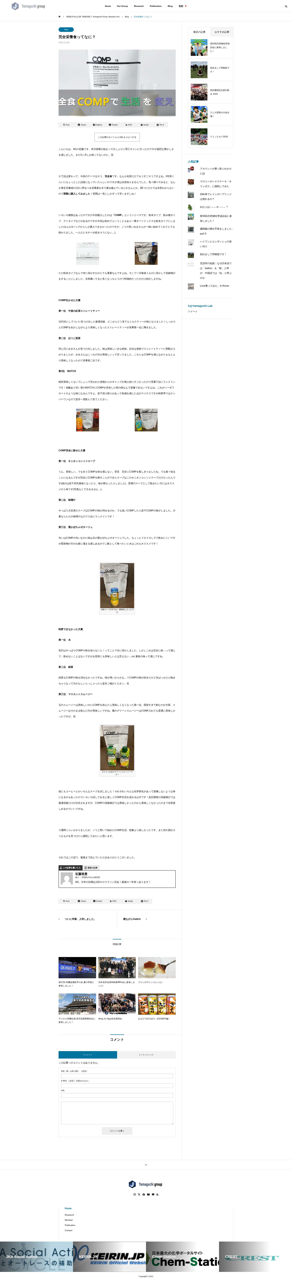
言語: (181, 6)
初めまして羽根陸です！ (213, 254)
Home (108, 6)
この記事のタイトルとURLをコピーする (117, 137)
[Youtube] (148, 1194)
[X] (139, 1194)
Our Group (122, 6)
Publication (156, 6)
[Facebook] (144, 1194)
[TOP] (146, 1164)
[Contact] (153, 1194)
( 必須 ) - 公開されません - (75, 1081)
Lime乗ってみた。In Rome (214, 286)
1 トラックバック (146, 1055)
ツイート (193, 311)
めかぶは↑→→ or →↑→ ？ (214, 207)
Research (139, 6)
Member (69, 1220)
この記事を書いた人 (72, 868)
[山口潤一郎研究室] (29, 6)
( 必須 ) (74, 1071)
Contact (68, 1230)
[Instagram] (135, 1194)
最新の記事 (92, 868)
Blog (170, 6)
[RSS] (157, 1194)
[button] (87, 254)
